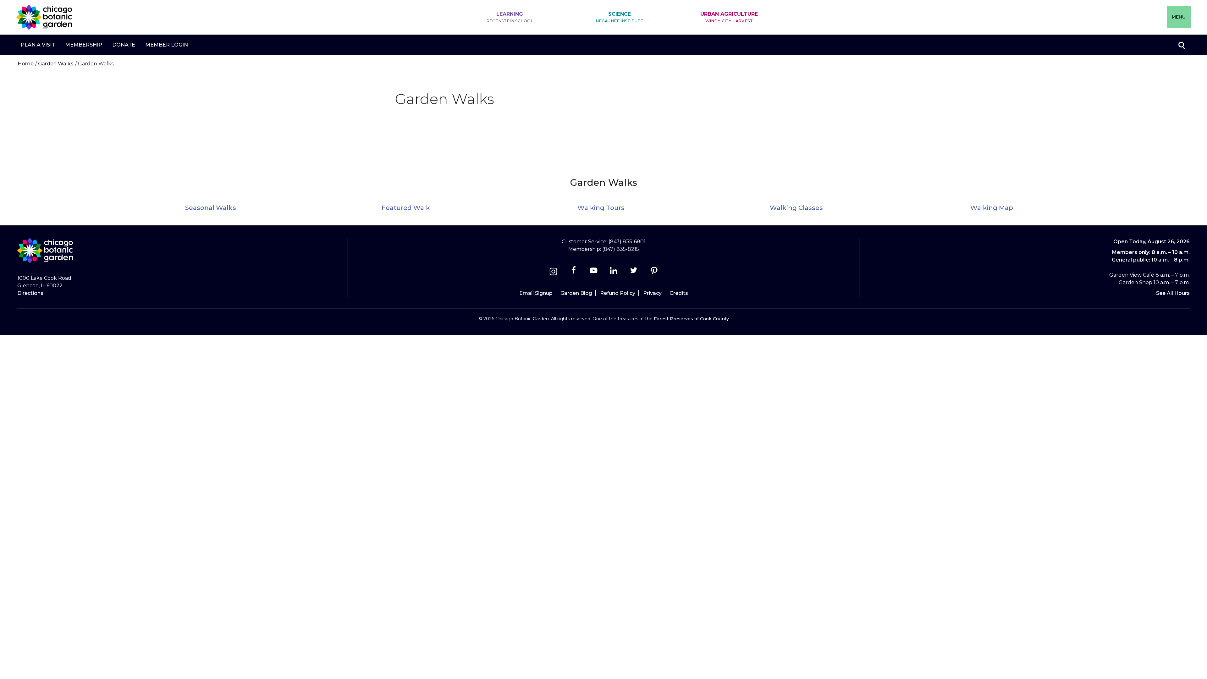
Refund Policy (617, 293)
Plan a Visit (38, 45)
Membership (83, 45)
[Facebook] (574, 272)
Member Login (166, 45)
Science (619, 17)
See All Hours (1173, 293)
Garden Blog (576, 293)
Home (26, 64)
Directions (30, 293)
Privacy (652, 293)
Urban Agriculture (729, 17)
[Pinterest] (654, 272)
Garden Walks (56, 64)
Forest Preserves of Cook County (691, 319)
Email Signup (536, 293)
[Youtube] (594, 272)
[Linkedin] (614, 272)
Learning (509, 17)
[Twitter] (634, 272)
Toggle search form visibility (1181, 45)
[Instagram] (553, 272)
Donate (123, 45)
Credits (679, 293)
